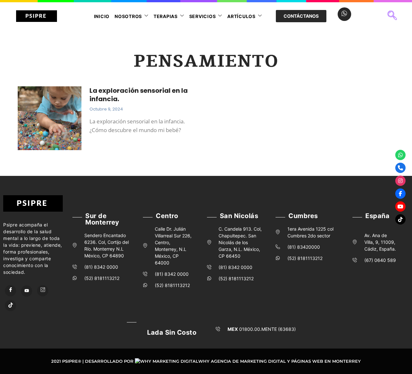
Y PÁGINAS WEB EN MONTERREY (324, 361)
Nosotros (128, 16)
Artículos (241, 16)
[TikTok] (10, 305)
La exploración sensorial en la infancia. (138, 94)
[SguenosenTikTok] (400, 219)
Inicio (102, 16)
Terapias (166, 16)
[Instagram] (42, 290)
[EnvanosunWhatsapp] (400, 155)
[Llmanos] (400, 168)
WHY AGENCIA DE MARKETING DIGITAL (242, 361)
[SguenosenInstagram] (400, 181)
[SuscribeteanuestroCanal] (400, 206)
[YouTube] (26, 291)
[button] (392, 16)
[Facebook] (10, 290)
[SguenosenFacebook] (400, 193)
